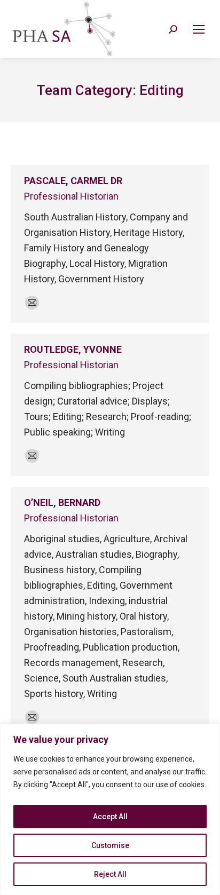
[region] (110, 809)
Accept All (110, 816)
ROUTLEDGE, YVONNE (73, 349)
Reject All (110, 874)
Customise (110, 845)
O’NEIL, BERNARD (62, 502)
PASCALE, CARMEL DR (73, 180)
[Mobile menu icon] (198, 29)
